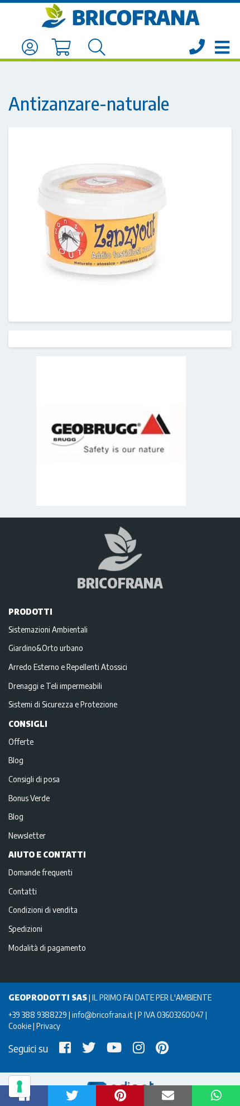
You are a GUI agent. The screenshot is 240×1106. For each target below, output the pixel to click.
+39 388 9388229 (37, 1014)
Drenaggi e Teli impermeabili (55, 686)
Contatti (22, 891)
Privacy (48, 1026)
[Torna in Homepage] (120, 16)
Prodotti (30, 611)
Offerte (20, 741)
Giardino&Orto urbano (45, 648)
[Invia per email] (168, 1095)
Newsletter (27, 835)
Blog (15, 760)
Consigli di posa (34, 779)
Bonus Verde (29, 798)
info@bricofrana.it (102, 1014)
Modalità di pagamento (47, 947)
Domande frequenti (40, 872)
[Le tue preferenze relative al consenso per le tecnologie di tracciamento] (19, 1086)
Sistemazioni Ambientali (48, 629)
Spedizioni (25, 928)
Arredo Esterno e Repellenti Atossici (67, 667)
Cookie (19, 1026)
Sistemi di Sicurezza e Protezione (62, 704)
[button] (72, 1095)
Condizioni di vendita (43, 909)
